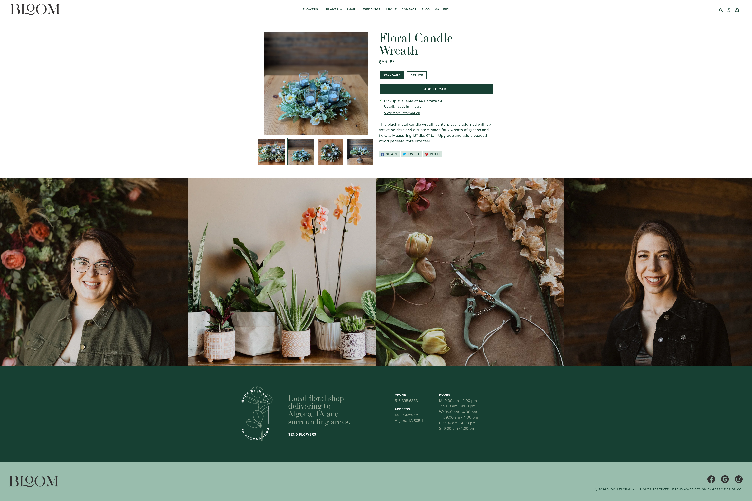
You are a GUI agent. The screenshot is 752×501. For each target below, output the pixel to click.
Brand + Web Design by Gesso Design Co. (707, 489)
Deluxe (416, 75)
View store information (402, 113)
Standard (392, 75)
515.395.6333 (406, 400)
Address (402, 409)
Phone (400, 394)
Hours (444, 394)
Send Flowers (302, 434)
